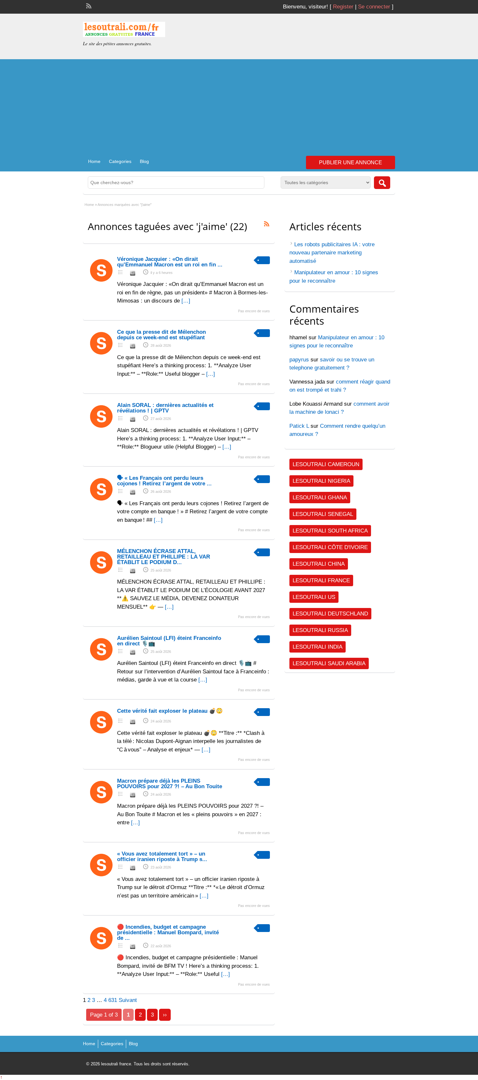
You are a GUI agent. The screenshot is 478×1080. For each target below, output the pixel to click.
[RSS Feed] (88, 5)
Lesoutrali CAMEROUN (326, 464)
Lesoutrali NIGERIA (321, 481)
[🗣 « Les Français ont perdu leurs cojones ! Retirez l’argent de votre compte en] (101, 501)
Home (94, 161)
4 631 (110, 1000)
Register (343, 7)
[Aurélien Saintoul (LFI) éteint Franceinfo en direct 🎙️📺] (101, 661)
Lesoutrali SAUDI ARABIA (329, 663)
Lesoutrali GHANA (320, 497)
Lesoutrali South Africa (330, 531)
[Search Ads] (382, 182)
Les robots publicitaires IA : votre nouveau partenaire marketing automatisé (332, 252)
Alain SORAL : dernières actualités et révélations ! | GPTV (165, 408)
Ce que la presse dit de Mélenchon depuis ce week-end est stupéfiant (161, 335)
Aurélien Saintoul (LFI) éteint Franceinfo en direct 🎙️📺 (169, 641)
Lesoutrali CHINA (319, 564)
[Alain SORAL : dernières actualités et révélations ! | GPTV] (101, 428)
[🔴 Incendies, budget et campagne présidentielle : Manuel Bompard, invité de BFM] (101, 950)
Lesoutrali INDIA (317, 647)
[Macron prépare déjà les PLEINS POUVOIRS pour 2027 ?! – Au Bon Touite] (101, 804)
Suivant (128, 1000)
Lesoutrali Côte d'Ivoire (330, 547)
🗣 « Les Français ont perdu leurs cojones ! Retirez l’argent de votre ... (164, 481)
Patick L (299, 426)
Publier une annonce (350, 162)
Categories (120, 161)
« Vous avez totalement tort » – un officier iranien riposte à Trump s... (162, 856)
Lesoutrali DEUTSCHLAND (330, 614)
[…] (185, 301)
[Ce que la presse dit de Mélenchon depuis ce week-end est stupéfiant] (101, 355)
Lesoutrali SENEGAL (323, 514)
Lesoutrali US (314, 597)
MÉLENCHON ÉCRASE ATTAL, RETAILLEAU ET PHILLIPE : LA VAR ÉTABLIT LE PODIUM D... (163, 556)
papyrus (299, 360)
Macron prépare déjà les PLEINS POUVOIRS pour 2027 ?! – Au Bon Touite (169, 784)
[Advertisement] (239, 104)
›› (165, 1015)
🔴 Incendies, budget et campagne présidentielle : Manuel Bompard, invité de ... (168, 932)
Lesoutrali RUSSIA (320, 630)
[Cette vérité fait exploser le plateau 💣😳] (101, 734)
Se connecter (374, 7)
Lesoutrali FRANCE (321, 580)
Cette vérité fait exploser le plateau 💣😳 (170, 711)
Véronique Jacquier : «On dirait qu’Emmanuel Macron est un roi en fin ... (169, 262)
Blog (144, 161)
